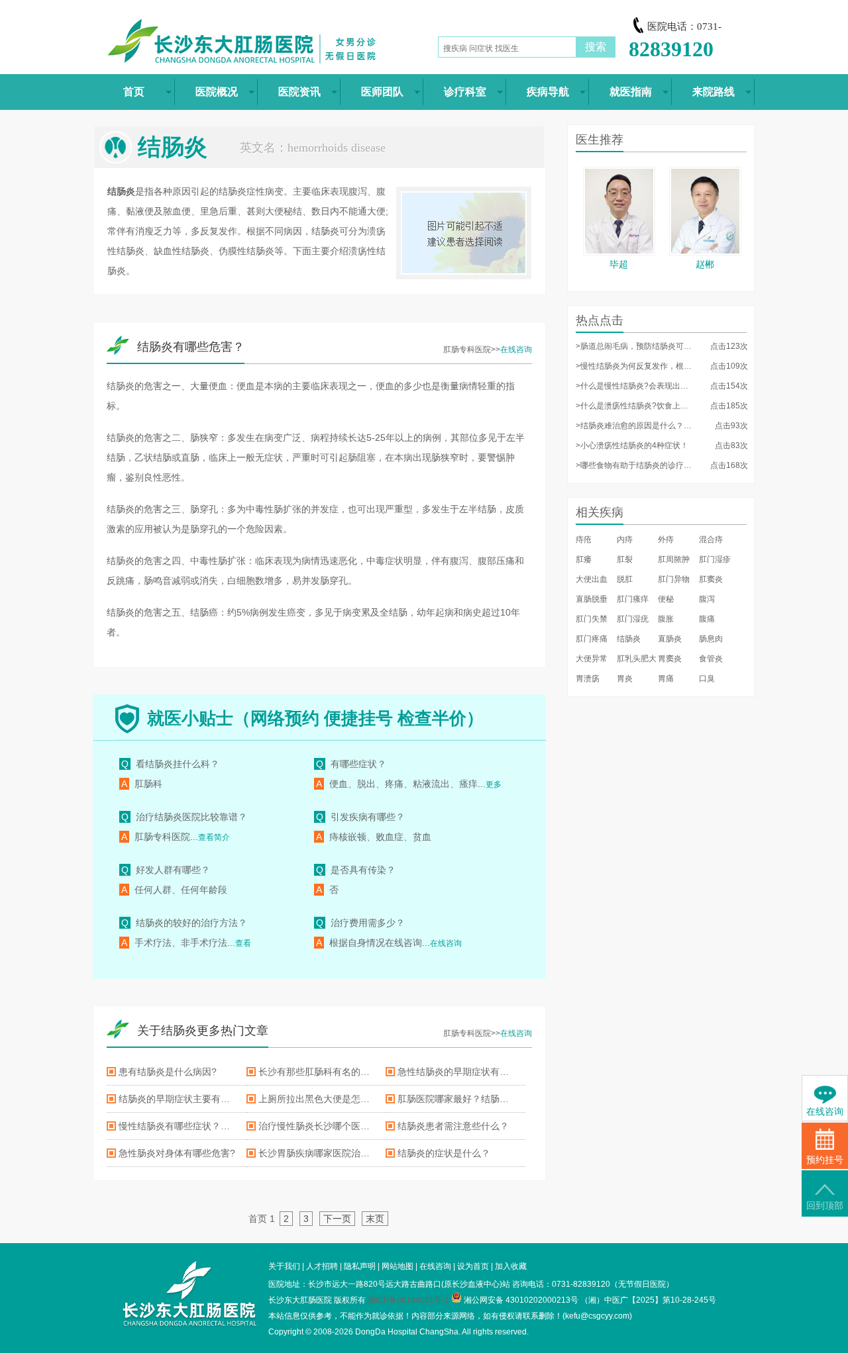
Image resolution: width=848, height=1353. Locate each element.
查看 (243, 943)
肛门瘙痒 (633, 599)
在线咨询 (516, 349)
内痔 (625, 539)
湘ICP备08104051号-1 (408, 1300)
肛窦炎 (711, 579)
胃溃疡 (588, 678)
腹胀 (666, 619)
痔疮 (584, 539)
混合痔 (711, 539)
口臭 (707, 678)
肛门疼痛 (592, 638)
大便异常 (592, 658)
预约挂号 (824, 1160)
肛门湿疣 (633, 619)
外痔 (666, 539)
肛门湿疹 (715, 559)
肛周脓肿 (674, 559)
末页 (375, 1218)
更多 (494, 784)
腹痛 (707, 619)
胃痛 (666, 678)
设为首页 (473, 1266)
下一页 (337, 1218)
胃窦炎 (670, 658)
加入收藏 (511, 1266)
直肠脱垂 (592, 599)
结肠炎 (629, 638)
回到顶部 (824, 1206)
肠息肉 (711, 638)
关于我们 (284, 1266)
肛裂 (625, 559)
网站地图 (397, 1266)
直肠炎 (670, 638)
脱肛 (625, 579)
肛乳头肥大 (637, 658)
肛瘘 (584, 559)
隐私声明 (360, 1266)
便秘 (666, 599)
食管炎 (711, 658)
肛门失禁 (592, 619)
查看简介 (214, 837)
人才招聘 (322, 1266)
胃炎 (625, 678)
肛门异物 (674, 579)
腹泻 (707, 599)
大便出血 (592, 579)
